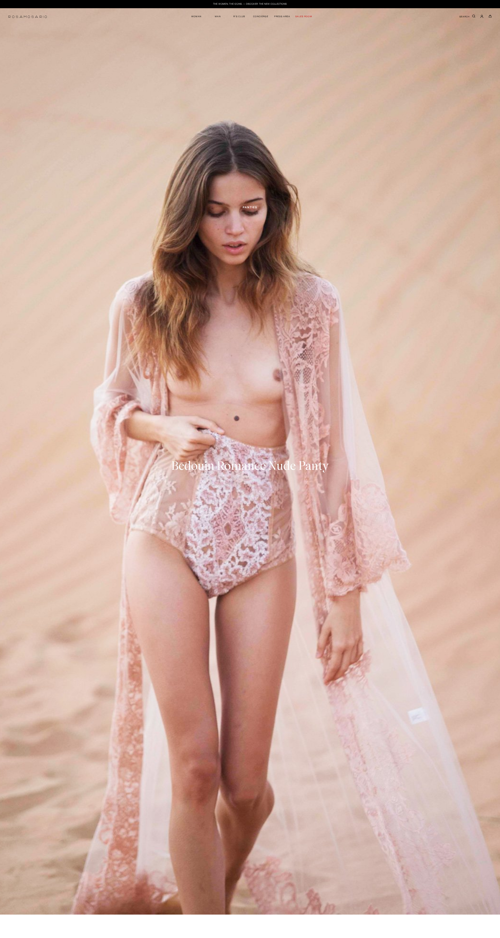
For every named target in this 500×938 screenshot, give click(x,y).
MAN (218, 16)
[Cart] (490, 17)
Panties (250, 207)
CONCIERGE (260, 16)
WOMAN (196, 16)
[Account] (482, 17)
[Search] (473, 17)
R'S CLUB (239, 16)
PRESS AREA (282, 16)
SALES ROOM (303, 16)
